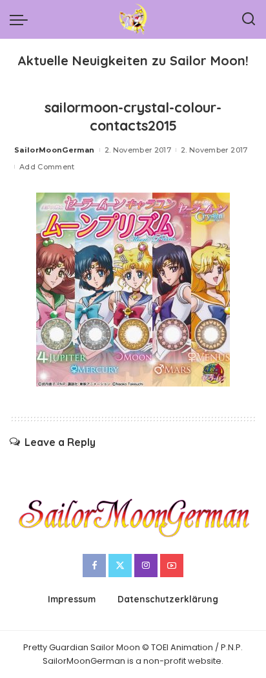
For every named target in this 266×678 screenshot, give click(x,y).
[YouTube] (171, 565)
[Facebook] (94, 565)
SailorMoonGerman (54, 149)
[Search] (248, 19)
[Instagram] (146, 565)
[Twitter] (120, 565)
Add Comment (47, 166)
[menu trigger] (22, 19)
